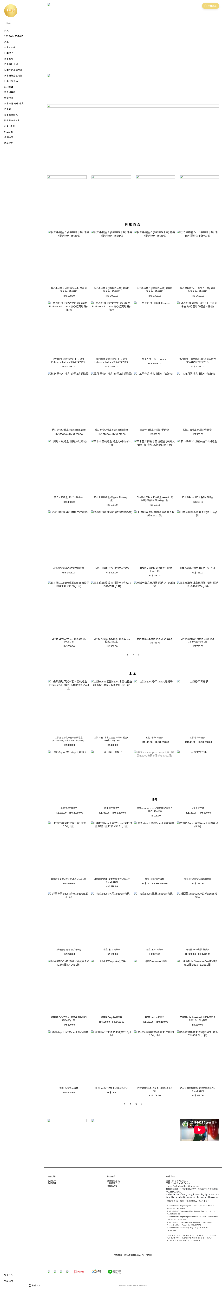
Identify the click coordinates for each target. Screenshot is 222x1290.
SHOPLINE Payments (138, 1285)
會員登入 (8, 1275)
